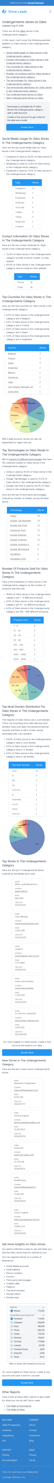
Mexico (11, 372)
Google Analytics (18, 539)
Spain (11, 363)
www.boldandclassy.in (25, 1187)
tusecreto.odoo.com (24, 1155)
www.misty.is (21, 891)
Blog (31, 1440)
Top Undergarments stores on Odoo (24, 94)
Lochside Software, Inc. (14, 1477)
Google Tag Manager (20, 520)
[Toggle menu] (50, 11)
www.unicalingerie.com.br (27, 1219)
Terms (32, 1460)
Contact (33, 1430)
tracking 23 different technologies (25, 459)
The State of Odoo (15, 1409)
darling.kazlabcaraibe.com (27, 1122)
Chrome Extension (36, 3)
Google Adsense (18, 535)
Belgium (12, 353)
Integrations (8, 1435)
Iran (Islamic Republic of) (20, 387)
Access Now (27, 127)
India (10, 382)
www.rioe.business (24, 988)
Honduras (13, 377)
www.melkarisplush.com (26, 1090)
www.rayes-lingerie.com (27, 1020)
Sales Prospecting (11, 1425)
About (32, 1425)
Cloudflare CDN (18, 559)
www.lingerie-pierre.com (27, 956)
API (4, 1440)
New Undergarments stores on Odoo (24, 98)
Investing (6, 1430)
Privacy (33, 1455)
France (11, 358)
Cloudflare (15, 554)
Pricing (5, 1455)
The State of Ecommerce (18, 1406)
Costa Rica (13, 391)
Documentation (9, 1460)
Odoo (22, 31)
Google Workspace (19, 549)
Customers (34, 1435)
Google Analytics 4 (19, 544)
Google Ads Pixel (18, 525)
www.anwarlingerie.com (27, 923)
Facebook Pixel (17, 530)
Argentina (13, 367)
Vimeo (13, 516)
